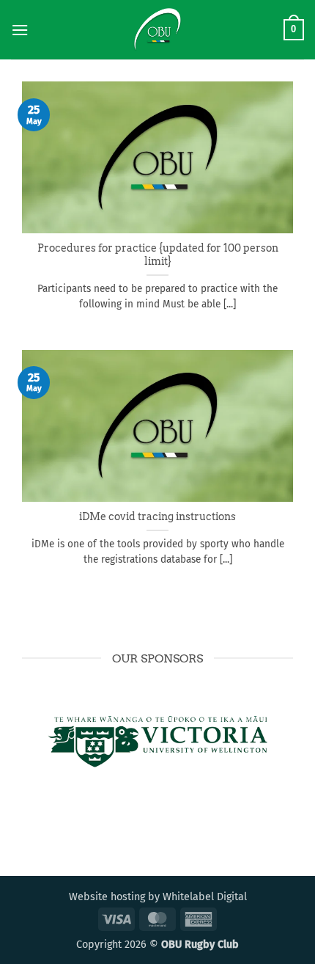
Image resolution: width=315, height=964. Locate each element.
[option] (157, 741)
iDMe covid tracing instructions (157, 516)
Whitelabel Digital (205, 897)
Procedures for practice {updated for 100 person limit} (157, 254)
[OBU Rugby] (158, 29)
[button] (20, 30)
